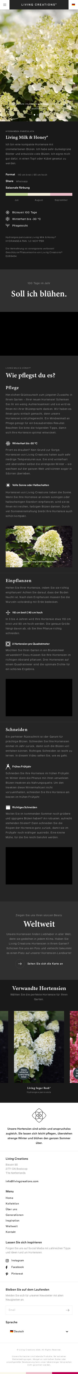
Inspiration (13, 1220)
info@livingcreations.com (22, 1181)
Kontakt (11, 1232)
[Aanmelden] (67, 1310)
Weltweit (12, 1226)
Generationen (14, 1215)
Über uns (11, 1209)
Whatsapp (22, 181)
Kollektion (12, 1203)
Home (9, 1198)
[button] (34, 115)
